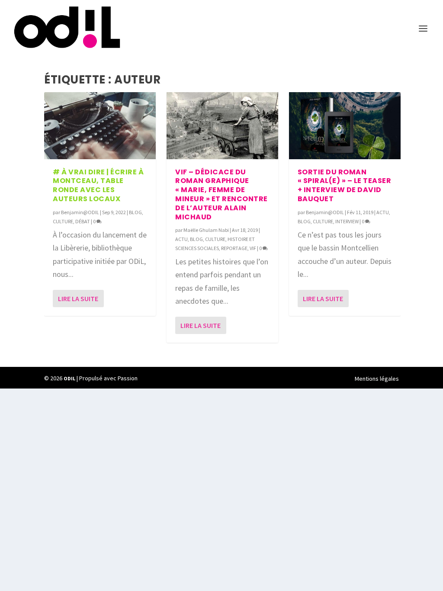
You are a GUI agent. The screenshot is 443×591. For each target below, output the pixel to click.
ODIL (69, 378)
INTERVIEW (347, 221)
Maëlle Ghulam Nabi (206, 230)
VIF (253, 248)
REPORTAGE (234, 248)
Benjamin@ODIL (80, 212)
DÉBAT (82, 221)
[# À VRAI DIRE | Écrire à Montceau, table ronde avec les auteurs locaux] (100, 125)
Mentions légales (377, 378)
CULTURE (63, 221)
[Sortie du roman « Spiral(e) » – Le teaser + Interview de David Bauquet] (345, 125)
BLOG (135, 212)
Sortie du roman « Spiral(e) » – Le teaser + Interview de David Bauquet (345, 185)
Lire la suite (78, 298)
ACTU (181, 239)
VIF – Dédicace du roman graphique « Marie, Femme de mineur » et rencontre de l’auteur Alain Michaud (221, 194)
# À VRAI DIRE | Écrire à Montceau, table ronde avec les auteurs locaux (98, 185)
